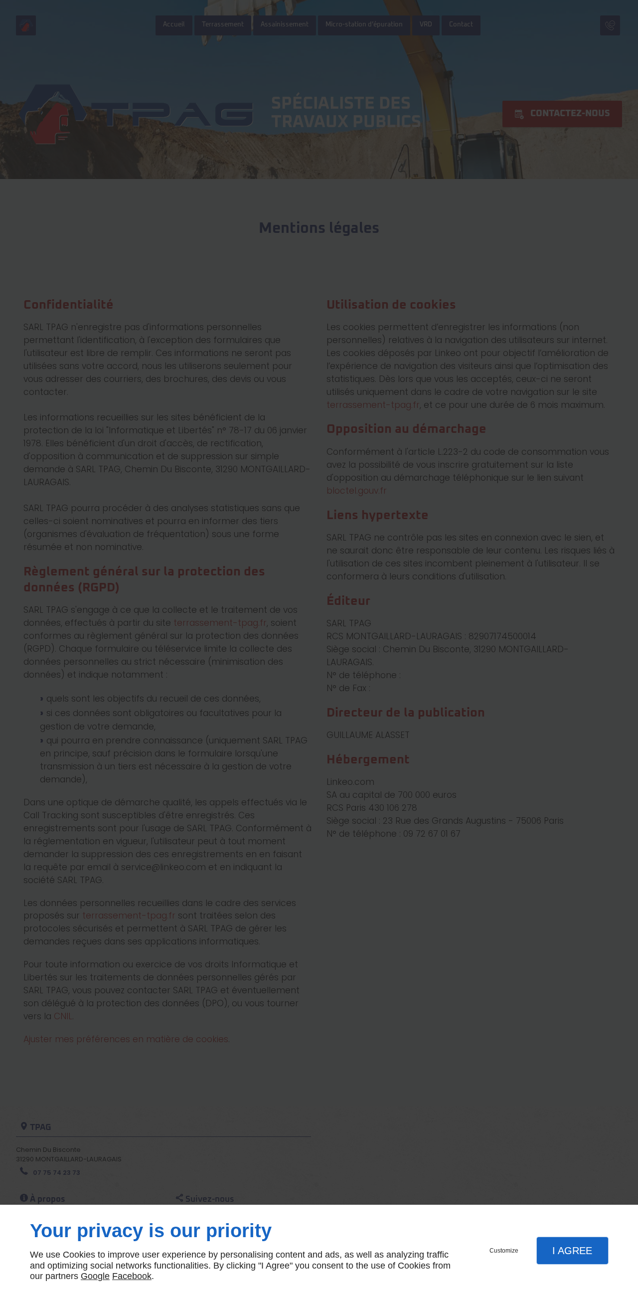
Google (95, 1276)
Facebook (132, 1276)
